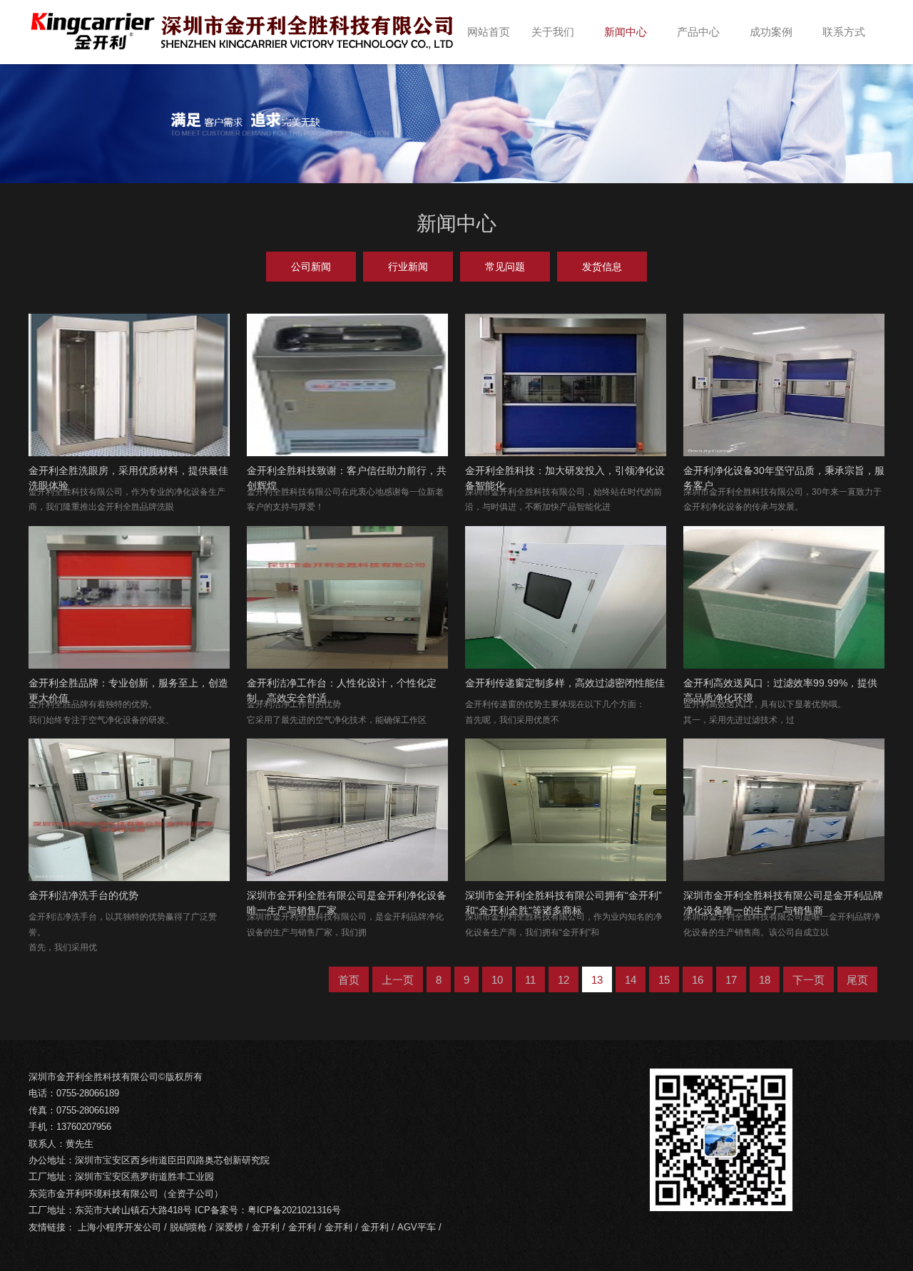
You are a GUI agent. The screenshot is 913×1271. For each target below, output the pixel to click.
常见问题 (505, 266)
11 (530, 980)
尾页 (857, 980)
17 (731, 980)
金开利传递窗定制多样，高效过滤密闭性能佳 (565, 683)
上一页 (398, 980)
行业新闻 (408, 266)
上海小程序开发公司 (119, 1227)
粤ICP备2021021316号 (294, 1210)
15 (664, 980)
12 (563, 980)
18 (764, 980)
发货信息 (602, 266)
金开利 (266, 1227)
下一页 (808, 980)
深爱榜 (229, 1227)
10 (497, 980)
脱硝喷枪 (188, 1227)
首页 (348, 980)
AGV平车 (416, 1227)
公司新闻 (311, 266)
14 (630, 980)
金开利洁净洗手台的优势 (83, 895)
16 (697, 980)
